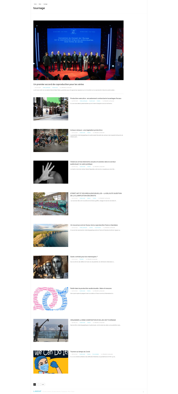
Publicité (81, 259)
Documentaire (95, 354)
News (40, 4)
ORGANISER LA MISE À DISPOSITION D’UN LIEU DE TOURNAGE (93, 320)
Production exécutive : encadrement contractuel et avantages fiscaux (95, 98)
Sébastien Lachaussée (66, 87)
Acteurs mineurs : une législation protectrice (86, 130)
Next (39, 384)
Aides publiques (46, 87)
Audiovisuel (55, 87)
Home (35, 4)
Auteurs (89, 198)
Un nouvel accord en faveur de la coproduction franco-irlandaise (94, 225)
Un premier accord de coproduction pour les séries (58, 84)
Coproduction (98, 227)
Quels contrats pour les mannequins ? (84, 257)
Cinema (98, 101)
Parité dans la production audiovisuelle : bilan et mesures (91, 288)
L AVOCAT (37, 391)
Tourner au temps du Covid (80, 352)
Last (43, 384)
